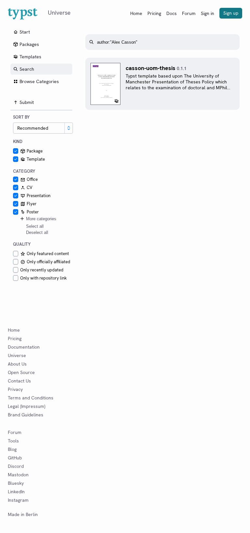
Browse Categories (39, 81)
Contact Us (19, 381)
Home (136, 13)
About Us (17, 364)
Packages (29, 44)
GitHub (15, 458)
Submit (27, 102)
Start (25, 32)
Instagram (18, 500)
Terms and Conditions (30, 398)
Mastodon (18, 475)
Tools (13, 441)
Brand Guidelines (25, 415)
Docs (171, 13)
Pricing (154, 13)
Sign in (207, 13)
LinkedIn (16, 492)
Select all (35, 226)
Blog (12, 449)
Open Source (21, 372)
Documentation (24, 347)
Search (27, 69)
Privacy (15, 389)
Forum (189, 13)
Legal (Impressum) (26, 406)
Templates (30, 57)
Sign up (230, 13)
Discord (16, 466)
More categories (41, 218)
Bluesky (16, 483)
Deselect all (37, 232)
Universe (17, 355)
